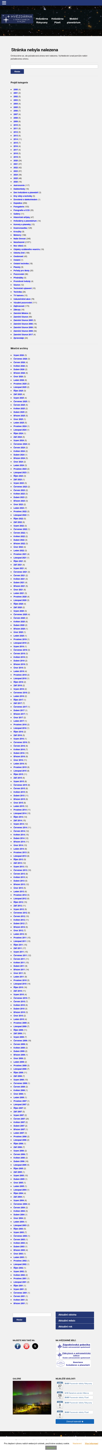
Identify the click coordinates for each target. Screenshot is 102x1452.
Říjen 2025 (18, 390)
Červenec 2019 (20, 649)
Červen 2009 (19, 1044)
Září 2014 (18, 820)
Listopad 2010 (20, 983)
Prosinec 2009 (20, 1022)
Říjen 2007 (18, 1108)
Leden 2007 (19, 1132)
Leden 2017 (19, 720)
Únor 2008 (18, 1093)
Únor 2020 (18, 632)
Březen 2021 (19, 586)
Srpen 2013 (19, 866)
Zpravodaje (19, 337)
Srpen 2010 (19, 994)
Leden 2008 (19, 1097)
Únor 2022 (18, 546)
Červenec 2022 (20, 529)
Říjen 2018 (18, 681)
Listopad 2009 (20, 1026)
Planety (17, 267)
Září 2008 (18, 1076)
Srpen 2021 (19, 568)
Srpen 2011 (19, 951)
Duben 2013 (19, 880)
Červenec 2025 (20, 401)
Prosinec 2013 (20, 852)
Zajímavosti (19, 306)
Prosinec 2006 (20, 1136)
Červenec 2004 (20, 1203)
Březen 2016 (19, 756)
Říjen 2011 (18, 944)
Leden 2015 (19, 806)
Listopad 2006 (20, 1139)
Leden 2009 (19, 1061)
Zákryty (17, 309)
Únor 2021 (18, 589)
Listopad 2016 (20, 728)
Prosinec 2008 (20, 1065)
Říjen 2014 (18, 816)
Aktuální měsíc (66, 1320)
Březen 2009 (19, 1054)
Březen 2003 (19, 1250)
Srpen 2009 (19, 1036)
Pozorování (19, 274)
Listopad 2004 (20, 1189)
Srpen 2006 (19, 1150)
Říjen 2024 (18, 433)
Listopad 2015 (20, 770)
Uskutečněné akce (22, 299)
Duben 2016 (19, 753)
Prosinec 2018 (20, 674)
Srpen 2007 (19, 1115)
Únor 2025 (18, 419)
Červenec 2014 (20, 827)
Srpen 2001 (19, 1289)
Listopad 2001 (20, 1282)
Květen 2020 (19, 621)
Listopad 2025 (20, 387)
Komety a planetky (22, 224)
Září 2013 (18, 862)
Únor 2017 (18, 717)
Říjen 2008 (18, 1072)
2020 (16, 160)
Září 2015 (18, 777)
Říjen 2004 (18, 1193)
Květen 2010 (19, 1005)
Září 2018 (18, 685)
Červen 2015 (19, 788)
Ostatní (17, 259)
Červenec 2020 (20, 614)
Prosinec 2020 (20, 596)
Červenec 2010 (20, 998)
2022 (16, 167)
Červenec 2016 (20, 742)
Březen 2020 (19, 628)
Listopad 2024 (20, 429)
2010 (16, 125)
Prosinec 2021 (20, 554)
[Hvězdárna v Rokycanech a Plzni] (17, 18)
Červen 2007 (19, 1118)
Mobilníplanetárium (73, 20)
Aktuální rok (65, 1326)
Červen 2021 (19, 575)
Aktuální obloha (67, 1314)
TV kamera (19, 295)
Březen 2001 (19, 1303)
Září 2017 (18, 703)
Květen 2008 (19, 1090)
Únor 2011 (18, 973)
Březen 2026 (19, 372)
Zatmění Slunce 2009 (23, 330)
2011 (16, 128)
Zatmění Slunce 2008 (23, 327)
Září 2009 (18, 1033)
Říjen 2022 (18, 518)
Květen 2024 (19, 451)
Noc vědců (18, 245)
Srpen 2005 (19, 1175)
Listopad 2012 (20, 898)
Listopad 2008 (20, 1068)
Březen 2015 (19, 799)
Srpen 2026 (19, 355)
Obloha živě (19, 252)
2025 (16, 178)
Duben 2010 (19, 1008)
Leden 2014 (19, 848)
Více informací (91, 1443)
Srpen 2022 (19, 525)
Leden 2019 (19, 671)
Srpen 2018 (19, 689)
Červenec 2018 (20, 692)
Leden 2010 (19, 1019)
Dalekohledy (19, 188)
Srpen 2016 (19, 738)
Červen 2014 (19, 831)
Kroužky (17, 231)
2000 (16, 89)
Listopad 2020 (20, 600)
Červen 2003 (19, 1239)
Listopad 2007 (20, 1104)
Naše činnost (20, 238)
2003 (16, 100)
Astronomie (19, 185)
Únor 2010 (18, 1015)
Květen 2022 (19, 536)
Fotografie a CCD (22, 210)
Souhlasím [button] (51, 1447)
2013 (16, 135)
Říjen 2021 (18, 561)
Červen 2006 (19, 1154)
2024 (16, 174)
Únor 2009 (18, 1058)
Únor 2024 (18, 461)
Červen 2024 (19, 447)
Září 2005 (18, 1172)
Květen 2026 (19, 365)
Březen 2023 (19, 500)
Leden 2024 (19, 465)
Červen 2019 (19, 653)
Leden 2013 (19, 891)
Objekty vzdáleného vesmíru (27, 249)
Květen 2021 (19, 578)
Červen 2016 (19, 745)
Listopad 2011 (20, 941)
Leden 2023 (19, 507)
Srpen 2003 (19, 1232)
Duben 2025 (19, 412)
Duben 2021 (19, 582)
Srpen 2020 (19, 610)
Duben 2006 (19, 1161)
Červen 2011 (19, 958)
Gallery (17, 213)
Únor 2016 (18, 760)
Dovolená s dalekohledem (25, 199)
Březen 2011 (19, 969)
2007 (16, 114)
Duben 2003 (19, 1246)
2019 (16, 156)
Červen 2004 (19, 1207)
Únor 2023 (18, 504)
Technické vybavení (23, 288)
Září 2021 (18, 564)
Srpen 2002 (19, 1271)
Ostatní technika (21, 263)
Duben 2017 (19, 710)
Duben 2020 (19, 625)
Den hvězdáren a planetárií (26, 192)
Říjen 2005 (18, 1168)
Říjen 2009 (18, 1029)
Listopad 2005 (20, 1164)
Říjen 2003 (18, 1228)
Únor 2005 (18, 1182)
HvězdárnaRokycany (42, 20)
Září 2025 (18, 394)
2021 (16, 163)
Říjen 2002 (18, 1267)
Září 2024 (18, 436)
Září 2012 (18, 905)
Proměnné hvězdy (22, 281)
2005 (16, 107)
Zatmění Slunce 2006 (23, 323)
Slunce (17, 284)
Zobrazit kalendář (74, 1421)
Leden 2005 (19, 1186)
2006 (16, 110)
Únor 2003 (18, 1253)
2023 (16, 171)
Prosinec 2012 (20, 894)
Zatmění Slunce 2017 (23, 334)
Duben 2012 (19, 923)
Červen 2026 (19, 362)
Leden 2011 (19, 976)
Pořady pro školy (21, 270)
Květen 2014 (19, 834)
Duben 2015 (19, 795)
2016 (16, 146)
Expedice (18, 203)
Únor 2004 (18, 1218)
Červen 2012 (19, 916)
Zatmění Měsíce (21, 313)
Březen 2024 (19, 458)
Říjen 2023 (18, 475)
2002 (16, 96)
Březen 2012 (19, 927)
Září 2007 (18, 1111)
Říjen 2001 (18, 1285)
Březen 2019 (19, 664)
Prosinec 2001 (20, 1278)
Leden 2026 (19, 380)
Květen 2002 (19, 1274)
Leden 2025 (19, 422)
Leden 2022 (19, 550)
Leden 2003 (19, 1257)
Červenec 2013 (20, 870)
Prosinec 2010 (20, 980)
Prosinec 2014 (20, 809)
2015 (16, 142)
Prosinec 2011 (20, 937)
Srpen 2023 (19, 483)
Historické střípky (22, 217)
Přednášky (18, 277)
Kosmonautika (20, 227)
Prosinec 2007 (20, 1101)
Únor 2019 (18, 667)
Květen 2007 (19, 1122)
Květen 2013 (19, 877)
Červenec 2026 (20, 358)
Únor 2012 (18, 930)
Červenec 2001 (20, 1292)
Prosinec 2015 (20, 767)
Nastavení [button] (77, 1443)
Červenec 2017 (20, 706)
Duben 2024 (19, 454)
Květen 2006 (19, 1157)
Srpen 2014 (19, 823)
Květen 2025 (19, 408)
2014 (16, 139)
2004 (16, 103)
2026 (16, 181)
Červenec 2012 (20, 912)
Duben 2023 (19, 497)
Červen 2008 (19, 1086)
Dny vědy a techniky (23, 196)
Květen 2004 (19, 1210)
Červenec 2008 (20, 1083)
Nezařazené (19, 242)
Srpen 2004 (19, 1200)
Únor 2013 (18, 887)
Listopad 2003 (20, 1225)
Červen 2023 (19, 490)
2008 (16, 117)
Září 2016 (18, 735)
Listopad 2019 (20, 642)
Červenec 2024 (20, 443)
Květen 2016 (19, 749)
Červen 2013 (19, 873)
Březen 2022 (19, 543)
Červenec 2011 (20, 955)
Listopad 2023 (20, 472)
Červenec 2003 (20, 1235)
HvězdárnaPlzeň (57, 20)
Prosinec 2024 (20, 426)
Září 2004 (18, 1196)
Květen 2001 (19, 1299)
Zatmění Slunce (21, 316)
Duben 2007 (19, 1125)
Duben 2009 (19, 1051)
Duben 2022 (19, 539)
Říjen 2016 (18, 731)
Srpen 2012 (19, 909)
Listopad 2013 (20, 855)
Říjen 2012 (18, 902)
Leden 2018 (19, 696)
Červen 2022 (19, 532)
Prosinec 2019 (20, 639)
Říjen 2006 (18, 1143)
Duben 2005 (19, 1179)
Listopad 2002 (20, 1264)
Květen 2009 (19, 1047)
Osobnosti (18, 256)
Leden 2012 (19, 934)
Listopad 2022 (20, 515)
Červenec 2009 (20, 1040)
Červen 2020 (19, 617)
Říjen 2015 (18, 774)
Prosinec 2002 (20, 1260)
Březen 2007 (19, 1129)
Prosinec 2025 (20, 383)
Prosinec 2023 (20, 468)
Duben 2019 (19, 660)
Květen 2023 (19, 493)
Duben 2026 (19, 369)
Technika (18, 291)
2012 (16, 132)
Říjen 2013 (18, 859)
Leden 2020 (19, 635)
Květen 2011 (19, 962)
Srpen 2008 (19, 1079)
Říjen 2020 (18, 603)
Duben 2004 (19, 1214)
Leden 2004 (19, 1221)
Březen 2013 (19, 884)
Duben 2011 (19, 965)
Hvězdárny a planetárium (25, 220)
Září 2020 (18, 607)
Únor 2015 (18, 802)
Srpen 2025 (19, 397)
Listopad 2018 (20, 678)
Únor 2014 (18, 845)
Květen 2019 (19, 657)
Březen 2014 (19, 841)
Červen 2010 (19, 1001)
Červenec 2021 (20, 571)
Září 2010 (18, 990)
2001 (16, 92)
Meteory (17, 234)
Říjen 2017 (18, 699)
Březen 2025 (19, 415)
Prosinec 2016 (20, 724)
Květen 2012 (19, 919)
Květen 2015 (19, 791)
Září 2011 (18, 948)
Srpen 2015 (19, 781)
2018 (16, 153)
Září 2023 (18, 479)
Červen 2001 (19, 1296)
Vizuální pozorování (23, 302)
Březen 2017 (19, 713)
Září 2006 (18, 1147)
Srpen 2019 (19, 646)
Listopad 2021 (20, 557)
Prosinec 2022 (20, 511)
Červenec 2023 (20, 486)
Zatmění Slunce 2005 (23, 320)
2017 (16, 149)
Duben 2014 (19, 838)
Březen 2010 (19, 1012)
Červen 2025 (19, 404)
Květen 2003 (19, 1242)
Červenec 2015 (20, 784)
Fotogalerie (19, 206)
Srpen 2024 (19, 440)
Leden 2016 (19, 763)
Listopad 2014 (20, 813)
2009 (16, 121)
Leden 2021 (19, 593)
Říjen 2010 (18, 987)
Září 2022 (18, 522)
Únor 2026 (18, 376)
